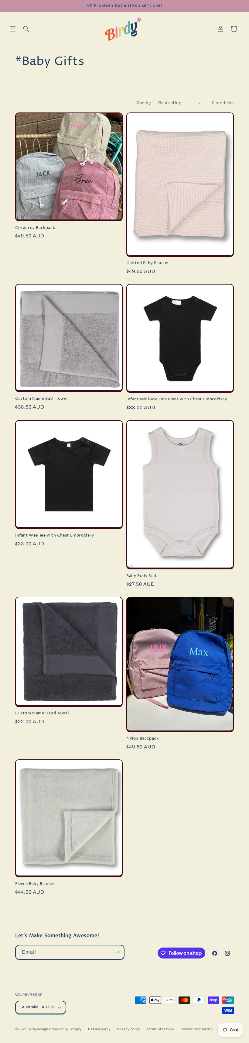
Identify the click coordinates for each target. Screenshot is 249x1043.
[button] (12, 29)
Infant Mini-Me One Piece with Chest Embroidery (176, 399)
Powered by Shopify (65, 1029)
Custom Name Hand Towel (42, 713)
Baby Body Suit (141, 575)
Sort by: (144, 103)
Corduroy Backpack (35, 227)
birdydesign (38, 1029)
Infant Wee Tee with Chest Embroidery (54, 535)
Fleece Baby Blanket (35, 883)
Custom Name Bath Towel (41, 398)
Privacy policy (128, 1029)
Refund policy (99, 1029)
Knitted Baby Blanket (147, 263)
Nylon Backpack (142, 738)
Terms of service (160, 1029)
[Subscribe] (117, 952)
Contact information (197, 1029)
